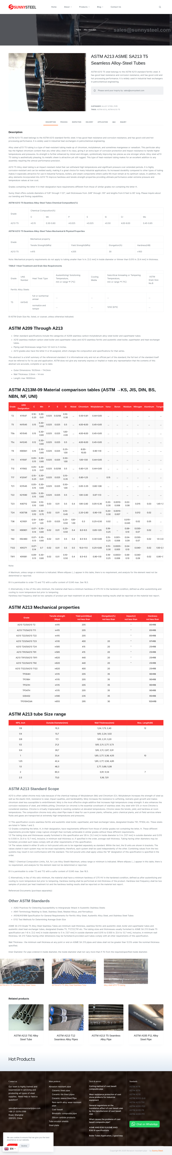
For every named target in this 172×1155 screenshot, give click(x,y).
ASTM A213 (102, 109)
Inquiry (123, 122)
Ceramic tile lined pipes (63, 1094)
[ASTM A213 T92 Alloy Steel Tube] (26, 1017)
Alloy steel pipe (110, 106)
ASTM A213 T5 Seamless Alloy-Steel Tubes (18, 985)
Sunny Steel (157, 1150)
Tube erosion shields (58, 1121)
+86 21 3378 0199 (17, 1111)
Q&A (114, 122)
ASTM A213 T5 (114, 109)
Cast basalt (57, 1109)
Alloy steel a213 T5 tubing (114, 985)
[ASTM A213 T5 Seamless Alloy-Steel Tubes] (24, 971)
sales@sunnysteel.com (134, 90)
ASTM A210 (135, 1094)
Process (63, 122)
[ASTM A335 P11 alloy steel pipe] (145, 1017)
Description (51, 122)
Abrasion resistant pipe (60, 1086)
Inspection (76, 122)
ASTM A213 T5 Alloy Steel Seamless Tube (69, 985)
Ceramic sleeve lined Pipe (64, 1098)
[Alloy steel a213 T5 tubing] (128, 971)
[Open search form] (160, 7)
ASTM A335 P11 (137, 1114)
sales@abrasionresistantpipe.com (24, 1108)
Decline (24, 1146)
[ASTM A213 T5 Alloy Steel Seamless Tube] (76, 971)
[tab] (50, 122)
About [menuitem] (67, 7)
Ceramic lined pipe (61, 1090)
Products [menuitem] (83, 7)
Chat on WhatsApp (147, 1124)
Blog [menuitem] (99, 7)
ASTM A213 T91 (137, 1102)
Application (103, 122)
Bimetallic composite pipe (64, 1113)
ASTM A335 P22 (137, 1106)
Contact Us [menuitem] (116, 7)
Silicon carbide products (63, 1117)
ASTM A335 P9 (136, 1110)
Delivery (89, 122)
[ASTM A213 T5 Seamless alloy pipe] (106, 1017)
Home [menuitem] (54, 7)
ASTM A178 (134, 1086)
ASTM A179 (134, 1090)
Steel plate (54, 1125)
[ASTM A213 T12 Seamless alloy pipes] (66, 1017)
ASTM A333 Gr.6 (137, 1098)
